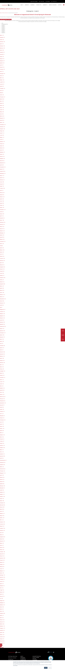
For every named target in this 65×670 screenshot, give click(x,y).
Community (45, 4)
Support (59, 4)
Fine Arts (6, 12)
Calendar (48, 1)
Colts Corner (42, 1)
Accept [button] (46, 667)
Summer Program (34, 1)
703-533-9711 (54, 1)
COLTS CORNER (35, 657)
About (22, 4)
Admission (27, 4)
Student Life (38, 4)
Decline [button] (50, 667)
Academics (32, 4)
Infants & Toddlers (52, 4)
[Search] (63, 5)
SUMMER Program (36, 656)
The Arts (3, 12)
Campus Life (23, 659)
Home (1, 12)
